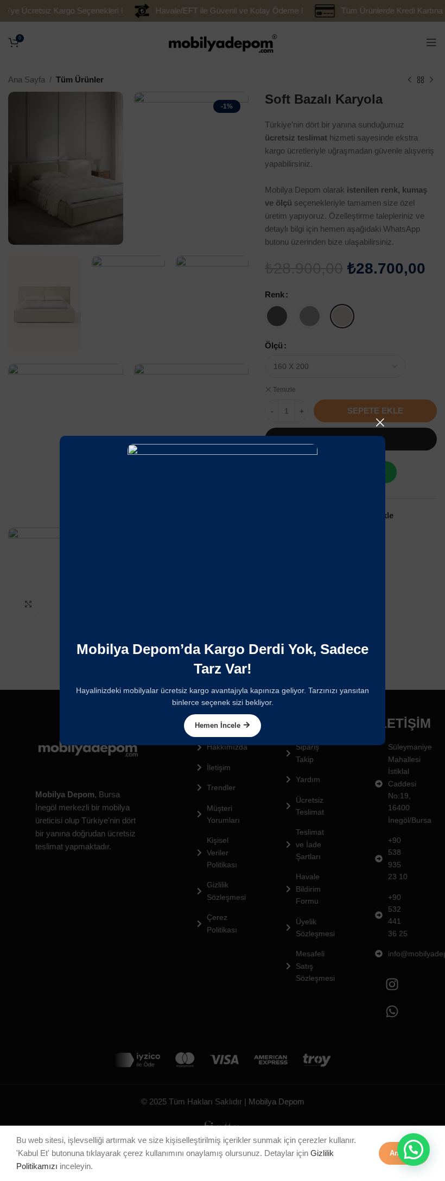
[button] (413, 1149)
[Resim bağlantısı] (222, 538)
